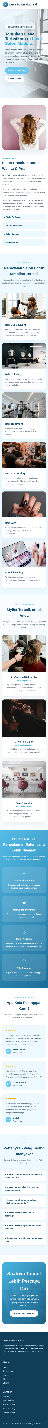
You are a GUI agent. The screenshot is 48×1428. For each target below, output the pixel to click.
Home (5, 1367)
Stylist (5, 1379)
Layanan (6, 1375)
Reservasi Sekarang (17, 71)
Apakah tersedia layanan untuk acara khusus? (23, 1227)
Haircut (6, 1397)
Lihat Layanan (14, 79)
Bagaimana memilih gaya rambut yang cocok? (24, 1240)
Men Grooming (9, 1409)
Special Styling (9, 1412)
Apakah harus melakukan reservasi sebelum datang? (22, 1188)
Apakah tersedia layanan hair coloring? (19, 1214)
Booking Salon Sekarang (24, 1313)
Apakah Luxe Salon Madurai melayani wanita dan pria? (23, 1176)
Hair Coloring (8, 1401)
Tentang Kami (8, 1371)
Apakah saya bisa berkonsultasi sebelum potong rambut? (20, 1201)
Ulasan (6, 1383)
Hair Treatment (9, 1405)
